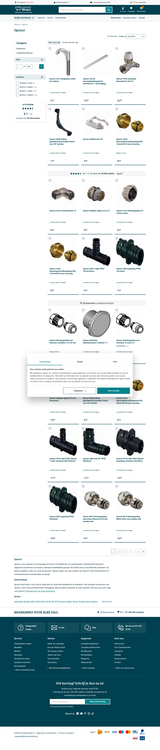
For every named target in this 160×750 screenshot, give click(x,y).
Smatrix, (94, 601)
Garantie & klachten (22, 662)
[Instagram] (88, 713)
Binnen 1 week (28, 91)
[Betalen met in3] (142, 738)
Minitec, (27, 601)
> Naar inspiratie (88, 668)
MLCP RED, (40, 601)
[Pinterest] (85, 713)
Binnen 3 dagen (28, 87)
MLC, (33, 601)
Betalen (17, 651)
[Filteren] (41, 66)
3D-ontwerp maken (55, 651)
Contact (117, 662)
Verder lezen (107, 601)
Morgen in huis (27, 83)
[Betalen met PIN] (135, 732)
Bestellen (18, 647)
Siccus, (62, 601)
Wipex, (75, 601)
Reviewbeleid (19, 666)
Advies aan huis (54, 655)
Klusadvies (52, 662)
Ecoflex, (69, 601)
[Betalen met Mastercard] (128, 732)
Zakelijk (141, 17)
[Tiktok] (92, 713)
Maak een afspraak (56, 643)
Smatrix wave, (84, 601)
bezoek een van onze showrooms (41, 591)
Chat (94, 627)
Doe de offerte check (56, 647)
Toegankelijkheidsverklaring (25, 736)
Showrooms (116, 17)
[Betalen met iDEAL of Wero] (107, 732)
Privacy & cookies (66, 733)
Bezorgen (18, 655)
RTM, (57, 601)
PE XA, (48, 601)
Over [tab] (115, 362)
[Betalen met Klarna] (135, 738)
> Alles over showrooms (124, 668)
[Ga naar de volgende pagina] (143, 551)
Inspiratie (41, 17)
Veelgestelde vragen (30, 628)
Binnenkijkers (86, 655)
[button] (50, 48)
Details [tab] (80, 362)
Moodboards (86, 651)
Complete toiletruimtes (90, 647)
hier (99, 587)
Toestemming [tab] (44, 362)
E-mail (61, 627)
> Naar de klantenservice (24, 669)
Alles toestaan (113, 391)
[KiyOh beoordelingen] (93, 732)
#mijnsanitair (60, 17)
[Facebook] (77, 713)
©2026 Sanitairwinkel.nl (24, 733)
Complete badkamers (90, 643)
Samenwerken (120, 658)
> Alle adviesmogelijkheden (59, 668)
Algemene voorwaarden (46, 733)
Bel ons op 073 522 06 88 (134, 628)
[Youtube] (81, 713)
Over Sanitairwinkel (122, 647)
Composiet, (19, 601)
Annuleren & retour (22, 658)
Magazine (85, 658)
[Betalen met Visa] (114, 732)
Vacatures (118, 651)
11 (138, 552)
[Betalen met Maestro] (121, 732)
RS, (52, 601)
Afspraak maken (129, 17)
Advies (50, 17)
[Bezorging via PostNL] (100, 732)
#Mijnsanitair (86, 662)
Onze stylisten (53, 658)
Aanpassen (78, 391)
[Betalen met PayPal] (142, 732)
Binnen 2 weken (28, 95)
